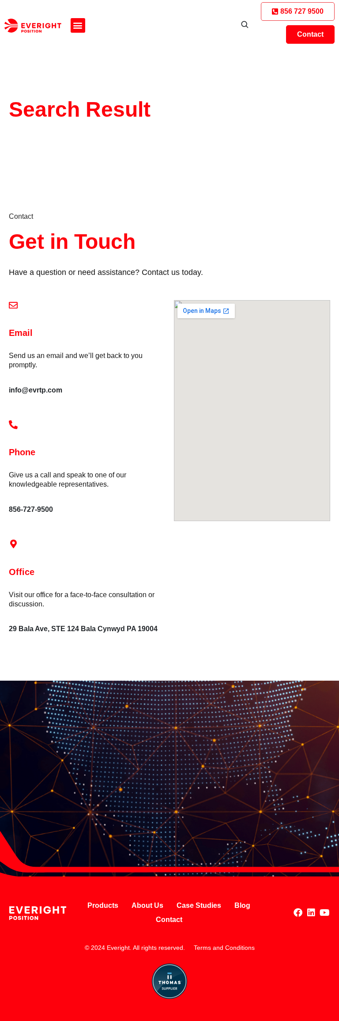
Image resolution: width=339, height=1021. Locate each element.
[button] (78, 25)
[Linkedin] (311, 912)
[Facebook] (298, 912)
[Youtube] (324, 912)
